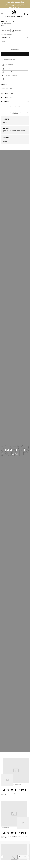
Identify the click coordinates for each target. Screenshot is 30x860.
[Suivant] (27, 4)
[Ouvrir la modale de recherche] (24, 14)
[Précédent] (2, 4)
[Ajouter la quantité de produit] (7, 44)
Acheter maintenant (15, 54)
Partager (5, 84)
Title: (6, 34)
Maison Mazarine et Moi (6, 23)
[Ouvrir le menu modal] (2, 14)
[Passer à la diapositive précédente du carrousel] (2, 856)
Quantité (3, 41)
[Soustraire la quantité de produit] (2, 44)
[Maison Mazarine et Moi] (14, 14)
